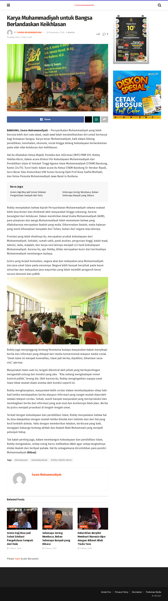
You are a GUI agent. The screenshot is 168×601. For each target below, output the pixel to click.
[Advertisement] (137, 146)
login (17, 558)
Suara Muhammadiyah (29, 32)
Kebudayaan (21, 460)
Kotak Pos (106, 592)
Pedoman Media (153, 592)
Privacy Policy (121, 592)
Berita (71, 32)
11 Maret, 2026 (14, 548)
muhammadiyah (39, 460)
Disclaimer (137, 592)
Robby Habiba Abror (61, 460)
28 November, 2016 (55, 32)
